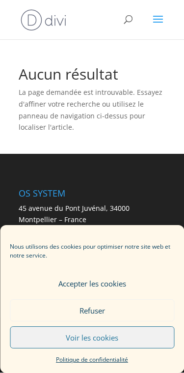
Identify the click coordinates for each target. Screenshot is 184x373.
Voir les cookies (92, 338)
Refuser (92, 311)
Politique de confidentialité (92, 359)
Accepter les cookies (92, 283)
